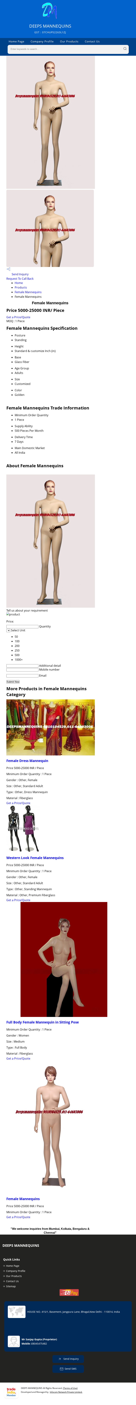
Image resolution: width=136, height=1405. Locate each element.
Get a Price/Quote (18, 317)
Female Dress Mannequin (27, 760)
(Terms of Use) (70, 1388)
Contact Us (92, 41)
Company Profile (42, 41)
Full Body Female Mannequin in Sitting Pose (42, 1022)
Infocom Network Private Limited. (66, 1392)
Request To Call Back (19, 279)
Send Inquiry (20, 274)
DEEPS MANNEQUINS (50, 28)
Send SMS (70, 1368)
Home (19, 283)
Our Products (69, 41)
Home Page (16, 41)
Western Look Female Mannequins (35, 858)
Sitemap (11, 1286)
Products (21, 287)
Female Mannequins (28, 292)
